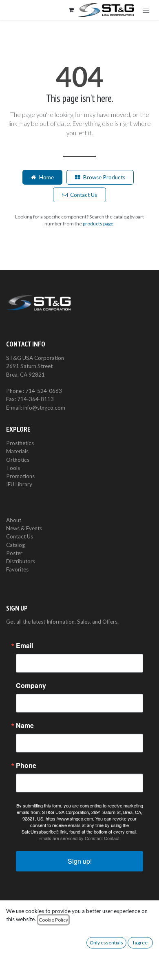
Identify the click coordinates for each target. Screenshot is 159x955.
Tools (13, 468)
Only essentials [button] (106, 943)
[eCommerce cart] (71, 10)
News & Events (24, 528)
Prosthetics (20, 443)
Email (24, 645)
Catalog (15, 545)
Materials (17, 451)
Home (46, 177)
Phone (26, 765)
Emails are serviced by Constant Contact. (79, 838)
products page (98, 224)
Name (25, 725)
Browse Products (104, 177)
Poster (14, 553)
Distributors (20, 561)
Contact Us (83, 195)
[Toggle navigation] (146, 10)
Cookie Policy (53, 920)
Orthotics (17, 460)
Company (31, 685)
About (13, 520)
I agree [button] (140, 943)
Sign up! (80, 861)
